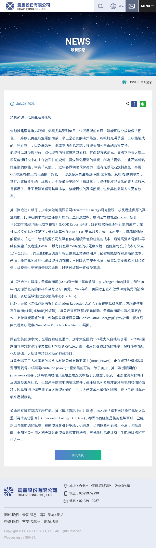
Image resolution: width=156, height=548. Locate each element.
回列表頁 (78, 455)
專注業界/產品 (52, 515)
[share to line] (143, 104)
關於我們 (11, 515)
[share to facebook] (134, 104)
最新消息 (146, 82)
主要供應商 (31, 521)
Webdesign (12, 537)
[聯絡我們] (132, 6)
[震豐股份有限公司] (28, 6)
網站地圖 (51, 521)
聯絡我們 (11, 521)
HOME (133, 82)
